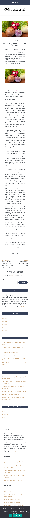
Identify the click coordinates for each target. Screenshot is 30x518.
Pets (3, 327)
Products (4, 330)
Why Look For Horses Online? (10, 352)
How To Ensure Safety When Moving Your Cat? (14, 391)
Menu (16, 2)
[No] (28, 512)
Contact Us (5, 414)
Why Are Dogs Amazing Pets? (10, 355)
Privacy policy (17, 515)
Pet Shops (5, 324)
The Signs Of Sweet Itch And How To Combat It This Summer (14, 466)
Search (4, 279)
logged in (13, 275)
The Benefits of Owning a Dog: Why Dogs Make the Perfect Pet (13, 462)
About (3, 411)
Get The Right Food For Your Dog (11, 394)
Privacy (4, 417)
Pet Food (15, 253)
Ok (10, 515)
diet (17, 91)
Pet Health (5, 321)
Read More (23, 306)
